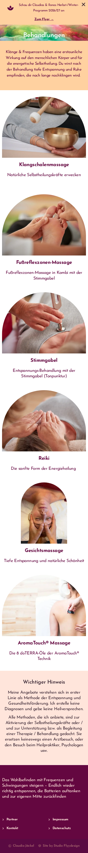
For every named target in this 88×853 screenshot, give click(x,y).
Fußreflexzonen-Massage (44, 262)
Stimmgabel (43, 360)
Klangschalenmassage (44, 164)
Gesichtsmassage (44, 550)
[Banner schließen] (83, 4)
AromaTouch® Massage (44, 643)
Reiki (43, 458)
